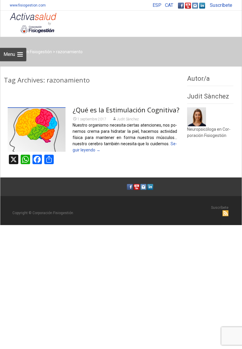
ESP (157, 5)
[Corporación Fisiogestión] (28, 22)
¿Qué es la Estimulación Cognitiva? (126, 109)
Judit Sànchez (128, 119)
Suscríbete (221, 5)
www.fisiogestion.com (28, 5)
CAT (169, 5)
